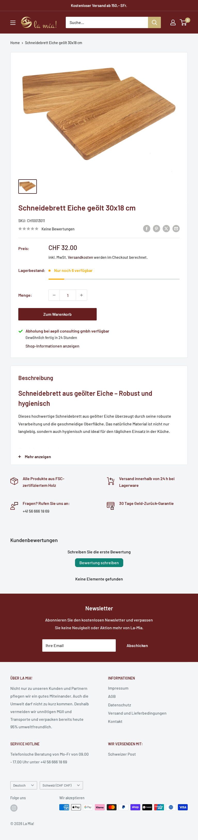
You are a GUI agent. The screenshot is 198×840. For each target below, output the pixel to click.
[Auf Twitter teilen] (166, 228)
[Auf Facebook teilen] (146, 228)
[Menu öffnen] (12, 23)
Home (15, 43)
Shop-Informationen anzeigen (52, 345)
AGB (112, 696)
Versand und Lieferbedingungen (137, 712)
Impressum (118, 687)
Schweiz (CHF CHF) (57, 785)
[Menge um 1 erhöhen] (81, 295)
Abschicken (137, 645)
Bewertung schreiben (99, 562)
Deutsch (19, 785)
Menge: (25, 295)
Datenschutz (119, 704)
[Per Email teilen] (176, 228)
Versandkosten (80, 257)
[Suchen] (154, 22)
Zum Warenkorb (57, 314)
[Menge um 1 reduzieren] (54, 295)
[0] (183, 22)
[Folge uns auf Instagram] (14, 807)
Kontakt (115, 721)
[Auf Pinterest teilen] (156, 228)
